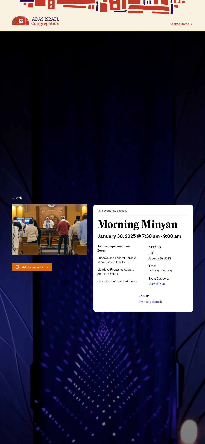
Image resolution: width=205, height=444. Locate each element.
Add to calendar (32, 267)
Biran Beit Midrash (150, 302)
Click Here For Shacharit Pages (117, 281)
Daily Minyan (157, 284)
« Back (17, 197)
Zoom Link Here (118, 262)
